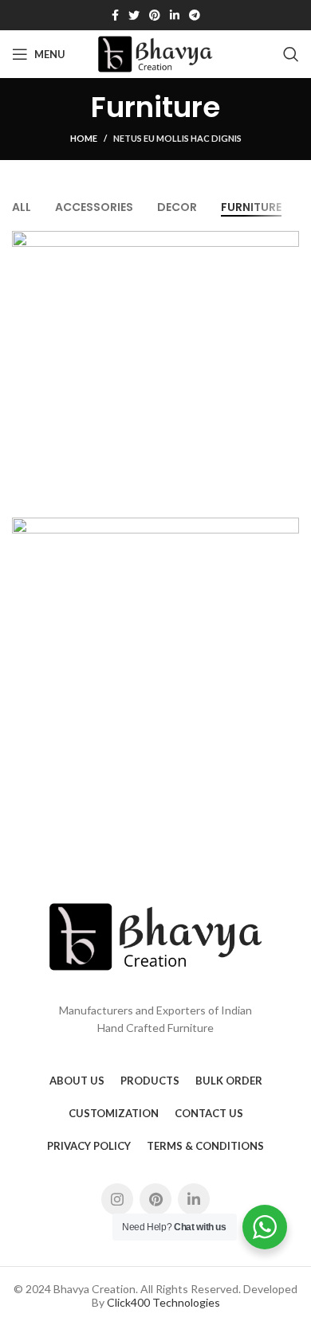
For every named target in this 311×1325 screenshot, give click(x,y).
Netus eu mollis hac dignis (177, 138)
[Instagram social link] (117, 1199)
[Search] (291, 54)
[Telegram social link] (194, 15)
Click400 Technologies (163, 1302)
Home (83, 138)
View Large (287, 243)
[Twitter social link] (134, 15)
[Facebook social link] (115, 15)
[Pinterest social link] (154, 15)
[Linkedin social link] (174, 15)
